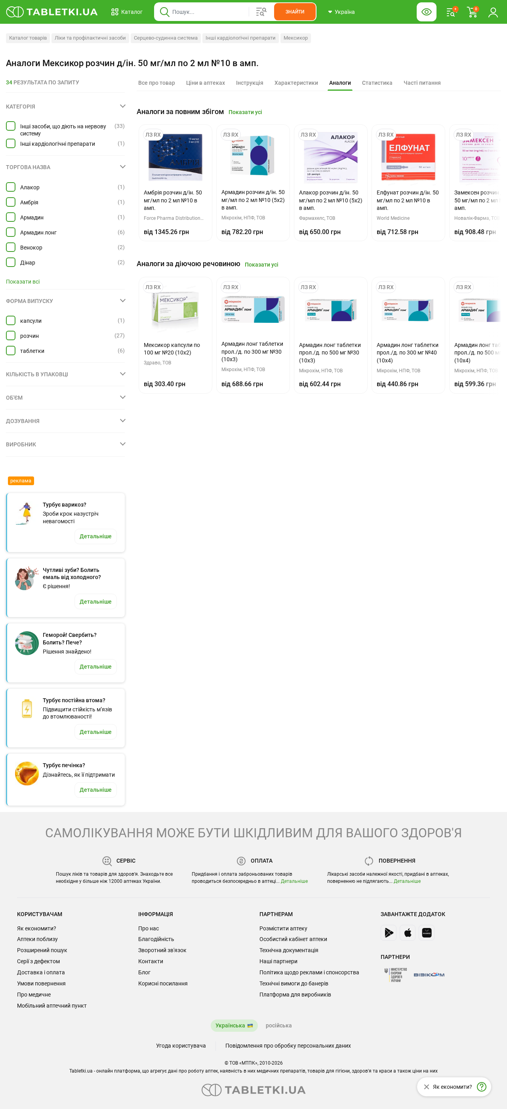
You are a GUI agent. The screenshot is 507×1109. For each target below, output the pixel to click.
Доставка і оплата (41, 972)
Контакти (150, 961)
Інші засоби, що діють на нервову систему (63, 130)
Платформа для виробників (295, 994)
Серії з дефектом (38, 961)
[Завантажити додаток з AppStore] (408, 933)
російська (279, 1025)
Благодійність (156, 939)
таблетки (32, 351)
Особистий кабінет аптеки (293, 939)
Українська (230, 1025)
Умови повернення (41, 983)
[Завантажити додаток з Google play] (388, 933)
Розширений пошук (42, 950)
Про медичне (34, 994)
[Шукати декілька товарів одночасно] (261, 12)
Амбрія (29, 202)
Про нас (148, 928)
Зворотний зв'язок (162, 950)
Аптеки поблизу (37, 939)
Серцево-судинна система (166, 38)
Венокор (31, 247)
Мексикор (296, 38)
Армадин (32, 217)
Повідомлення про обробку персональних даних (288, 1045)
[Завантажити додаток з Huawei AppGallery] (427, 933)
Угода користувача (181, 1045)
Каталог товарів (28, 38)
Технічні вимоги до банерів (293, 983)
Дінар (27, 262)
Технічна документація (288, 950)
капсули (31, 321)
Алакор (30, 187)
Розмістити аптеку (283, 928)
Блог (144, 972)
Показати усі (245, 112)
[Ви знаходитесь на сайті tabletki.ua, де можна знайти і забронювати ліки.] (52, 12)
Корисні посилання (163, 983)
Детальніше (294, 881)
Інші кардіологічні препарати (241, 38)
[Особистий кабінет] (493, 12)
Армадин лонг (38, 232)
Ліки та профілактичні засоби (90, 38)
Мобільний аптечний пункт (52, 1005)
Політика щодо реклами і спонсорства (309, 972)
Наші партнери (278, 961)
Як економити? (36, 928)
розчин (29, 336)
